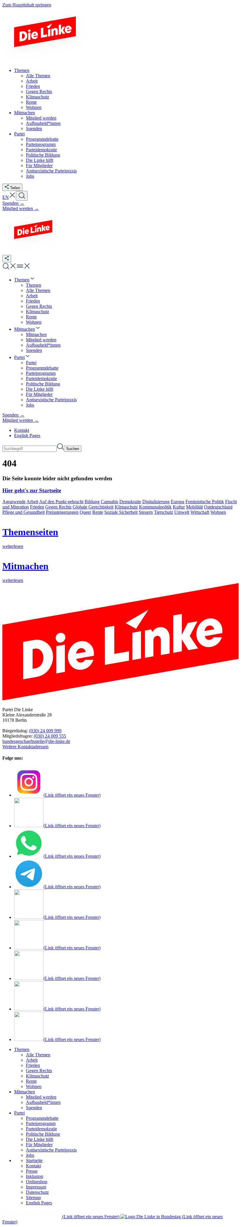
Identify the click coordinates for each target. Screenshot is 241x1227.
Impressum (36, 1186)
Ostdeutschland (218, 506)
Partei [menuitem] (19, 133)
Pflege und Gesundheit (23, 512)
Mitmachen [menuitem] (24, 112)
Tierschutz (163, 512)
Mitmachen (24, 1091)
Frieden (37, 506)
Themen (21, 1049)
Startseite (34, 1160)
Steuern (146, 512)
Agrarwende (14, 501)
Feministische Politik (204, 501)
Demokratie (130, 501)
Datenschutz (37, 1192)
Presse (32, 1171)
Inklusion (34, 1176)
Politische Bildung (43, 1134)
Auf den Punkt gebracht (61, 501)
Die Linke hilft (39, 1139)
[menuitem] (24, 279)
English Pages (27, 435)
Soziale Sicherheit (121, 512)
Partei (19, 1112)
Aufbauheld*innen (43, 1102)
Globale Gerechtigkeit (93, 506)
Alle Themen (38, 1054)
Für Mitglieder (39, 1144)
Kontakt (21, 430)
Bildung (92, 501)
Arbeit (32, 501)
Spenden (34, 1107)
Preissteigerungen (62, 512)
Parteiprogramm (41, 1123)
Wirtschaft (199, 512)
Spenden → (13, 203)
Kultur (179, 506)
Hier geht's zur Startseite (31, 490)
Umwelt (181, 512)
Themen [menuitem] (21, 70)
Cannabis (109, 501)
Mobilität (194, 506)
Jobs (30, 1155)
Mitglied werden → (20, 208)
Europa (177, 501)
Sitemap (33, 1197)
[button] (12, 197)
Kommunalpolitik (155, 506)
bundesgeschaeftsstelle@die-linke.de (36, 741)
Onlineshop (36, 1181)
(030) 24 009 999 (45, 730)
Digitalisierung (156, 501)
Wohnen (218, 512)
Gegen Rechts (58, 506)
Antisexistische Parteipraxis (51, 1149)
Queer (85, 512)
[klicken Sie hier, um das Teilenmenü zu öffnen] (6, 258)
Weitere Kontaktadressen (25, 746)
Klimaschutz (126, 506)
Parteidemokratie (41, 1128)
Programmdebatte (42, 1118)
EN (5, 197)
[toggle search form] (22, 196)
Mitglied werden (41, 1097)
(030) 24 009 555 (50, 735)
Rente (97, 512)
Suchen (72, 449)
